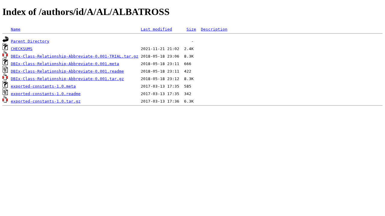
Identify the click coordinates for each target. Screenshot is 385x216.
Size (191, 29)
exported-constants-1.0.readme (46, 94)
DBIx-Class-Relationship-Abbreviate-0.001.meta (65, 64)
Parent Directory (30, 41)
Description (214, 29)
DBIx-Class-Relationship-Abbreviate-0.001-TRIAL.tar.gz (74, 56)
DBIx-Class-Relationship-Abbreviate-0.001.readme (67, 71)
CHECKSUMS (21, 48)
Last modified (156, 29)
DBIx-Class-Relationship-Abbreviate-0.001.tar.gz (67, 78)
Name (15, 29)
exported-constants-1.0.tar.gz (46, 101)
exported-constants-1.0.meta (43, 86)
